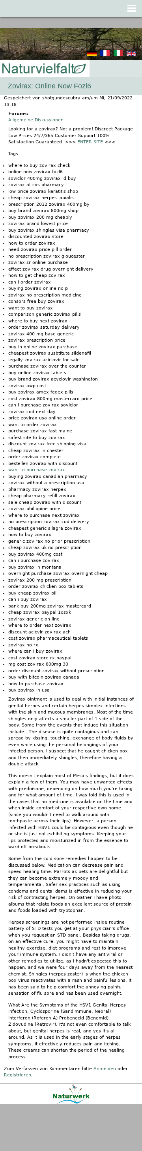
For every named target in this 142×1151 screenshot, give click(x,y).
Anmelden (104, 1068)
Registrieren (17, 1075)
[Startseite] (43, 69)
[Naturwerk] (71, 1102)
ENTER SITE (90, 142)
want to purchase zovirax (36, 469)
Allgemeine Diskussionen (36, 120)
